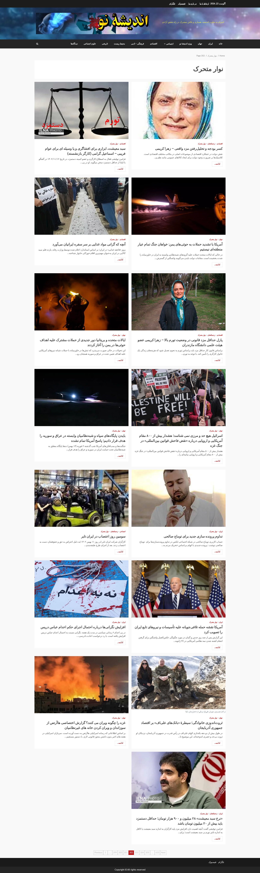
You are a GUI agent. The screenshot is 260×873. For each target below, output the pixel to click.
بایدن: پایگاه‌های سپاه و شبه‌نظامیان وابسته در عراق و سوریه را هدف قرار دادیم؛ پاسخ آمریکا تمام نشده (81, 397)
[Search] (37, 44)
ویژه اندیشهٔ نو (186, 44)
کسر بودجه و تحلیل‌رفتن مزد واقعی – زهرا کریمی (179, 110)
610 (157, 853)
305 (147, 853)
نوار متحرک (202, 144)
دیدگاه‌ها (74, 44)
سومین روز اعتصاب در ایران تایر (81, 498)
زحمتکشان (211, 144)
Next (163, 853)
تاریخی (105, 44)
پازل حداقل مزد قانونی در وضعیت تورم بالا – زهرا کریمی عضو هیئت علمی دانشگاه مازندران (179, 301)
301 (126, 853)
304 (142, 853)
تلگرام (221, 862)
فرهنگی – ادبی (137, 44)
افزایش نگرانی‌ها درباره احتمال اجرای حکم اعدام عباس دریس (81, 589)
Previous (98, 853)
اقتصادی (153, 44)
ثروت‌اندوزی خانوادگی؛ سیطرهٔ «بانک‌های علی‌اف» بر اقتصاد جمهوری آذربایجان (179, 684)
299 (115, 853)
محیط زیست (119, 44)
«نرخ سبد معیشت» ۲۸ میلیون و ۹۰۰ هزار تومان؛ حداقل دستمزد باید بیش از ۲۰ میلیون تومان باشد (179, 780)
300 (120, 853)
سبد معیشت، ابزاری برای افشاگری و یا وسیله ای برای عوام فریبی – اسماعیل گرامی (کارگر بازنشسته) (81, 110)
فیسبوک (212, 862)
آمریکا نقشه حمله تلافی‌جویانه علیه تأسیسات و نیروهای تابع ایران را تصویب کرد (179, 589)
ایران (210, 44)
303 (136, 853)
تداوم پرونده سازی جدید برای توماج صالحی (179, 498)
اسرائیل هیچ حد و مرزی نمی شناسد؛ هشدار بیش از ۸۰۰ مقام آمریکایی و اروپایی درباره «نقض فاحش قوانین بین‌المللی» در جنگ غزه (179, 397)
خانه (221, 44)
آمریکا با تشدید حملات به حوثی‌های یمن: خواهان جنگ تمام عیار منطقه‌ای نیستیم (179, 206)
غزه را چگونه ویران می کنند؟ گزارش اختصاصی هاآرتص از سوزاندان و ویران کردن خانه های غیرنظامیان (81, 684)
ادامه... (217, 164)
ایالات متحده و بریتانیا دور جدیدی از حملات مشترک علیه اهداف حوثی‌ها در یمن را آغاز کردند (81, 301)
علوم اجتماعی (90, 44)
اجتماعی (169, 44)
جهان (200, 44)
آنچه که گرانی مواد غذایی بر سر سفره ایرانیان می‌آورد (81, 206)
